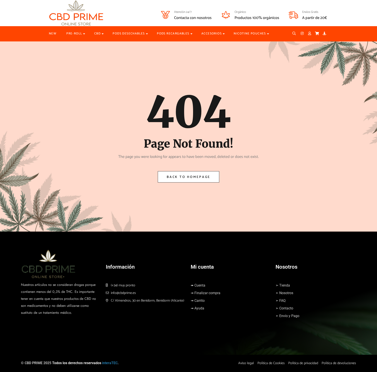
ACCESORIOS (211, 33)
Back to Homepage (188, 177)
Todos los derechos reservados (76, 363)
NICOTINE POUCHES (250, 33)
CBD (97, 33)
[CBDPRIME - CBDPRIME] (76, 13)
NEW (53, 33)
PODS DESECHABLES (129, 33)
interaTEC (110, 363)
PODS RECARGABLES (173, 33)
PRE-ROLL (74, 33)
